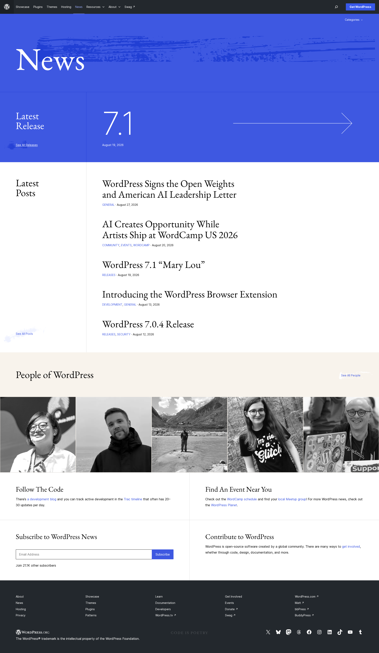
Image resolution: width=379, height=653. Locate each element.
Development (112, 304)
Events (126, 245)
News (19, 602)
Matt (299, 602)
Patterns (91, 615)
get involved (351, 546)
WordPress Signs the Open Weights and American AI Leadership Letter (169, 189)
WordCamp (141, 245)
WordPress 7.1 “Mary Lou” (153, 264)
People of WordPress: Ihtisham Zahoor (176, 461)
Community (110, 245)
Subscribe (163, 554)
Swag (230, 615)
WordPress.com (307, 596)
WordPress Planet (224, 505)
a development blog (41, 499)
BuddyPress (304, 615)
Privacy (20, 615)
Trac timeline (133, 499)
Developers (163, 609)
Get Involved (233, 596)
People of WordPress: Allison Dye (262, 464)
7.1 (118, 123)
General (108, 204)
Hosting (21, 609)
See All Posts (24, 333)
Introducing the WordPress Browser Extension (189, 294)
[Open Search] (336, 7)
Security (123, 334)
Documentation (165, 602)
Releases (108, 275)
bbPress (302, 609)
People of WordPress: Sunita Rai (34, 464)
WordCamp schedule (242, 499)
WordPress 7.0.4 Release (148, 323)
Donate (231, 609)
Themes (90, 602)
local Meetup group (292, 499)
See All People (350, 375)
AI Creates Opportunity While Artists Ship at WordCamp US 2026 (170, 229)
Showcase (92, 596)
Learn (159, 596)
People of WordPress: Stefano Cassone (327, 461)
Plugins (90, 609)
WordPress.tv (165, 615)
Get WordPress (360, 6)
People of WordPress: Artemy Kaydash (100, 461)
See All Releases (27, 145)
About (20, 596)
